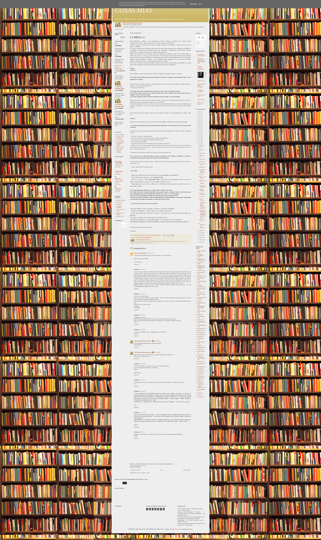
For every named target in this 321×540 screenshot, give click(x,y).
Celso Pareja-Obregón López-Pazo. (133, 23)
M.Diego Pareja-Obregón (120, 213)
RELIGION (200, 328)
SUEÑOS (200, 369)
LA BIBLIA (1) (202, 220)
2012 (199, 141)
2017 (199, 130)
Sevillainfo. (200, 397)
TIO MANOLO (201, 363)
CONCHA (200, 349)
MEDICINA (200, 276)
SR (116, 46)
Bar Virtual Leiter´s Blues (118, 162)
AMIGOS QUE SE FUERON (201, 306)
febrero (201, 239)
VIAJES (199, 336)
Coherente (117, 190)
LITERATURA (137, 237)
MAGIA (199, 355)
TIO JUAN (200, 361)
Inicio (161, 470)
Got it (200, 4)
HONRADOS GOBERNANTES (201, 267)
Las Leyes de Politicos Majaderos (202, 171)
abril (200, 235)
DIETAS (200, 330)
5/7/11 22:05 (142, 315)
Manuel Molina (201, 81)
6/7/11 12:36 (142, 391)
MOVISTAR (202, 167)
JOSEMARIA (201, 367)
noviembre (201, 149)
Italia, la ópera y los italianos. (202, 182)
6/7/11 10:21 (142, 380)
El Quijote (118, 204)
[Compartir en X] (170, 235)
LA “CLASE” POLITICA (202, 186)
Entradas (119, 223)
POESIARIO (119, 149)
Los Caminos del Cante (120, 210)
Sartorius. (205, 74)
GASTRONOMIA (202, 325)
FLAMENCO (201, 338)
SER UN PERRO (201, 189)
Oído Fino (118, 178)
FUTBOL (200, 373)
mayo (200, 233)
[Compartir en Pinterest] (173, 235)
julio (200, 161)
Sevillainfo (200, 371)
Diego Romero (201, 99)
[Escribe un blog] (168, 235)
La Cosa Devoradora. (202, 193)
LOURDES (200, 287)
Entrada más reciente (135, 470)
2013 (199, 139)
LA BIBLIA (137, 46)
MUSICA (200, 292)
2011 (199, 144)
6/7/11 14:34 (142, 432)
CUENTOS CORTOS (200, 383)
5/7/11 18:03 (142, 269)
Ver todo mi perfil (119, 29)
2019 (199, 125)
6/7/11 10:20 (142, 363)
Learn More (193, 4)
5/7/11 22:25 (142, 329)
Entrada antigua (187, 470)
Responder (136, 264)
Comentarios (120, 226)
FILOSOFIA (201, 262)
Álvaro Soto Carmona (118, 70)
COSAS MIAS (133, 10)
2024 (199, 114)
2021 (199, 121)
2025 (199, 112)
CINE (199, 345)
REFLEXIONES (144, 237)
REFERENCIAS (201, 303)
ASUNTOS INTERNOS (200, 254)
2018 (199, 128)
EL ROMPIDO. (201, 389)
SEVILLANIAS (201, 311)
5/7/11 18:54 (142, 294)
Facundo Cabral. (201, 199)
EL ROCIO (200, 332)
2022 (199, 119)
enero (200, 242)
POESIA (200, 320)
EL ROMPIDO (201, 316)
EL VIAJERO (119, 140)
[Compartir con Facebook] (172, 235)
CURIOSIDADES (202, 281)
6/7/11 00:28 (157, 341)
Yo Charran (118, 188)
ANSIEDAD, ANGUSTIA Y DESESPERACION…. (201, 61)
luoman (176, 529)
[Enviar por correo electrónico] (167, 235)
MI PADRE (200, 334)
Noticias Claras (120, 216)
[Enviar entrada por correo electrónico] (164, 235)
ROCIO (199, 381)
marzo (201, 237)
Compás (117, 172)
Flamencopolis (119, 171)
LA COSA (201, 196)
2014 (199, 137)
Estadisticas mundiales (119, 206)
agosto (201, 159)
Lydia (116, 119)
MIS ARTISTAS (202, 289)
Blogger (191, 529)
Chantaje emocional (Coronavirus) (201, 68)
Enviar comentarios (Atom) (143, 472)
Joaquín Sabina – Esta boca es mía (119, 164)
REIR (150, 237)
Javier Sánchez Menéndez (140, 253)
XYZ (199, 301)
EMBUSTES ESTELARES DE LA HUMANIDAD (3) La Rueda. (202, 214)
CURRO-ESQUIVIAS (201, 386)
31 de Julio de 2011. (202, 164)
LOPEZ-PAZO (201, 351)
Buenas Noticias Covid (201, 95)
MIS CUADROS (120, 135)
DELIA (199, 375)
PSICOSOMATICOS (202, 298)
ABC (199, 285)
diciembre (201, 146)
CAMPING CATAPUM (200, 90)
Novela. (199, 393)
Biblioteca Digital (120, 200)
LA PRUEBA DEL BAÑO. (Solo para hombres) (202, 205)
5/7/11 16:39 (150, 253)
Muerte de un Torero (201, 103)
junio (200, 230)
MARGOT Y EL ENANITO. (120, 137)
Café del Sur (119, 202)
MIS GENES (201, 278)
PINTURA (200, 379)
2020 (199, 123)
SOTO (199, 395)
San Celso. (201, 174)
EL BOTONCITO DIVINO (202, 225)
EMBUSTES (201, 347)
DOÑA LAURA (120, 147)
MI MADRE (200, 377)
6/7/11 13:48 (142, 412)
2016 (199, 132)
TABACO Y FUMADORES (201, 357)
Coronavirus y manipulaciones (201, 54)
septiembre (201, 155)
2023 (199, 116)
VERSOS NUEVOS (118, 151)
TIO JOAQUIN (201, 342)
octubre (201, 153)
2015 (199, 135)
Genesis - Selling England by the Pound (119, 181)
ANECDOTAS (201, 272)
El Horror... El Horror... (202, 177)
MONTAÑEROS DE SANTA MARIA (120, 143)
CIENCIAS (200, 270)
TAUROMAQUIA (202, 322)
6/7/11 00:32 (157, 352)
